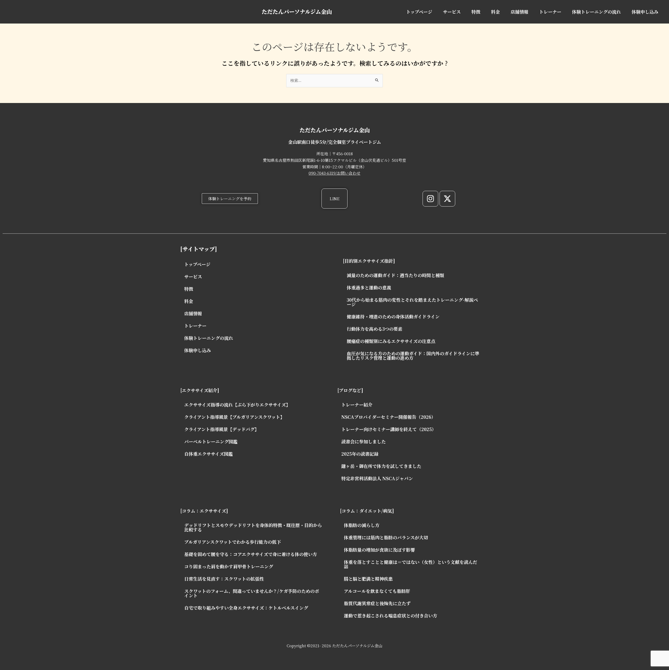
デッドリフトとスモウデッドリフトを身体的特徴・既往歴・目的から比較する (253, 527)
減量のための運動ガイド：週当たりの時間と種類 (395, 275)
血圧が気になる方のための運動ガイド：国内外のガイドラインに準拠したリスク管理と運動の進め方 (413, 355)
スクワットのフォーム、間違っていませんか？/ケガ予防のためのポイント (251, 593)
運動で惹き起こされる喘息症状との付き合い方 (390, 615)
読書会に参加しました (363, 441)
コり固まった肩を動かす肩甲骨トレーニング (228, 566)
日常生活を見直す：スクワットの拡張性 (224, 578)
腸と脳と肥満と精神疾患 (368, 578)
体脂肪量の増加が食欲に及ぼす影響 (379, 549)
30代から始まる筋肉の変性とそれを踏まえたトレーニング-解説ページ (412, 301)
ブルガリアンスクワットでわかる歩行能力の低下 (232, 542)
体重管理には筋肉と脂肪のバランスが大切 (386, 537)
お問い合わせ (348, 173)
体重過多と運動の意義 (369, 287)
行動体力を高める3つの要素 (374, 328)
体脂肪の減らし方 (361, 525)
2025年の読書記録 (359, 453)
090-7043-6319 (322, 173)
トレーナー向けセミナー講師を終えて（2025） (388, 429)
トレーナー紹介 (356, 404)
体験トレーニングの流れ (596, 11)
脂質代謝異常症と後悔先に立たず (377, 603)
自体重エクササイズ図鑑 (208, 453)
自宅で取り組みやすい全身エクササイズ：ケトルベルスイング (246, 607)
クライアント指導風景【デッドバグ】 (221, 429)
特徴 (475, 11)
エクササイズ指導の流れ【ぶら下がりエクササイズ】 (237, 404)
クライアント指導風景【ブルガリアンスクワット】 (234, 417)
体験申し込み (645, 11)
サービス (452, 11)
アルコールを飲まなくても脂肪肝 (377, 591)
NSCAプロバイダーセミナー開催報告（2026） (388, 417)
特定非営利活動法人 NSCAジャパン (377, 478)
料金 (495, 11)
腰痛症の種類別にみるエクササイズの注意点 (391, 341)
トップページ (419, 11)
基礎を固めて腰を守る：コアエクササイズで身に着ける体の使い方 (250, 554)
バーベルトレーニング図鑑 (211, 441)
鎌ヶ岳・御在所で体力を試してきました (381, 466)
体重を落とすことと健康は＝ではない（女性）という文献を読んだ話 (410, 564)
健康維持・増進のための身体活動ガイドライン (393, 316)
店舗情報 (519, 11)
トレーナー (550, 11)
